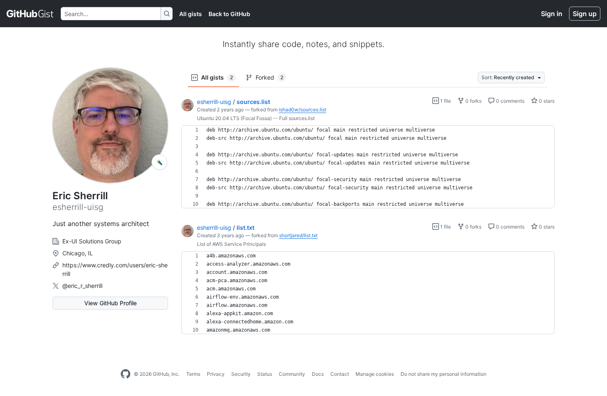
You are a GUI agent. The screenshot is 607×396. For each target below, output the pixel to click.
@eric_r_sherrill (82, 285)
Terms (193, 374)
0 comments (509, 101)
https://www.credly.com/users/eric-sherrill (115, 269)
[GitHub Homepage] (125, 374)
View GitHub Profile (110, 302)
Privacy (216, 374)
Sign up (585, 13)
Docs (318, 374)
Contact (339, 374)
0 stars (546, 101)
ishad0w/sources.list (302, 109)
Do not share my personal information (443, 374)
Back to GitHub (229, 13)
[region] (368, 167)
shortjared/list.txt (298, 235)
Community (292, 374)
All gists (190, 13)
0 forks (472, 101)
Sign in (551, 13)
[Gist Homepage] (30, 14)
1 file (445, 101)
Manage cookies (375, 374)
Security (241, 374)
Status (264, 374)
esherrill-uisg (214, 101)
